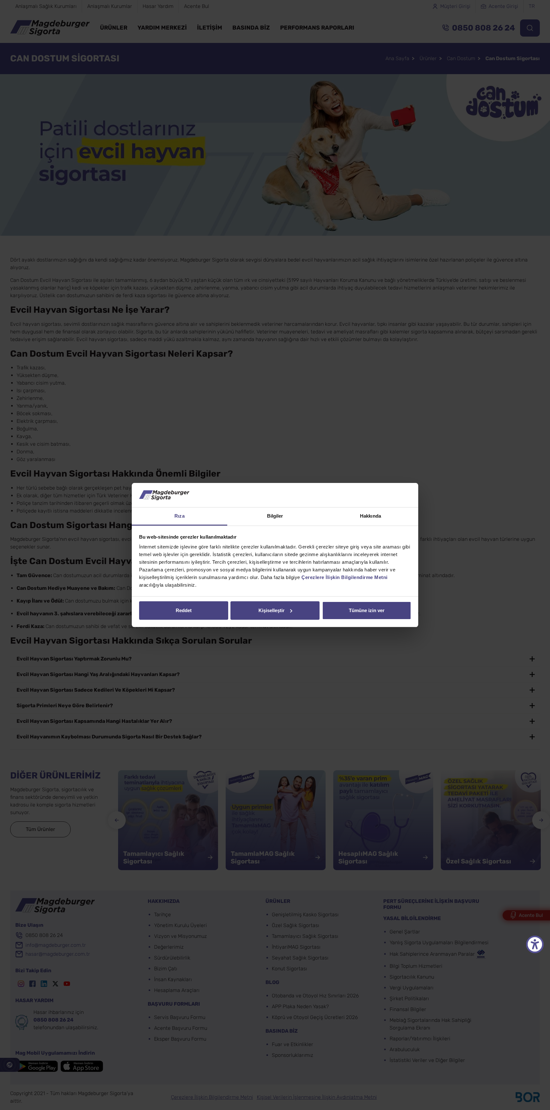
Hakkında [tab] (370, 516)
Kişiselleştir (271, 610)
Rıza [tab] (179, 516)
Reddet (184, 610)
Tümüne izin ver (366, 610)
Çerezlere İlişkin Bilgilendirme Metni (344, 577)
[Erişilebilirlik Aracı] (535, 944)
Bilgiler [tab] (275, 516)
